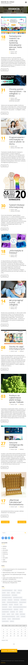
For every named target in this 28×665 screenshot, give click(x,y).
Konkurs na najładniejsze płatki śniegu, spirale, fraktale (16, 398)
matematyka (4, 604)
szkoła (17, 614)
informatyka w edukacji (6, 597)
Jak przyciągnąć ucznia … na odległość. (16, 302)
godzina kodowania (6, 595)
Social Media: (4, 650)
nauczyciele (17, 101)
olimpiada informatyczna (7, 609)
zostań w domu (5, 621)
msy (16, 53)
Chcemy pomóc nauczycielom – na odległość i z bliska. (17, 92)
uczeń (18, 616)
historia (4, 548)
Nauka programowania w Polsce (19, 607)
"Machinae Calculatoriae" (7, 590)
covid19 (3, 592)
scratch (3, 614)
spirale (8, 614)
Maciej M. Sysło (7, 2)
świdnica (12, 621)
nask (21, 604)
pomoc (21, 609)
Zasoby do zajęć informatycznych (17, 347)
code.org (19, 590)
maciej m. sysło (13, 51)
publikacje (5, 561)
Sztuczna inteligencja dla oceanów (16, 444)
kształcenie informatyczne (12, 602)
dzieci (8, 592)
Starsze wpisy (5, 522)
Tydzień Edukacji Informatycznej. (16, 206)
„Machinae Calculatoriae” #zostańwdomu (16, 502)
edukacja (12, 53)
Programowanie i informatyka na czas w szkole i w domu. (17, 140)
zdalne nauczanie (15, 618)
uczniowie (23, 616)
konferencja (11, 101)
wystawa (4, 618)
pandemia (16, 609)
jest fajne (4, 599)
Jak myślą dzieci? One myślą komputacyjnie (12, 574)
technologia (22, 614)
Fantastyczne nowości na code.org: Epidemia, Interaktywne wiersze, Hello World (15, 43)
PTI (17, 611)
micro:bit (10, 604)
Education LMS (17, 660)
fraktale (18, 592)
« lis (14, 644)
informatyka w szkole (17, 597)
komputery (5, 552)
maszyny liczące (22, 602)
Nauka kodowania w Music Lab (9, 572)
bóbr (15, 590)
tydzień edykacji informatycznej (8, 616)
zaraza (9, 618)
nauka (21, 147)
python (21, 611)
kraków (3, 602)
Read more (4, 69)
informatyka (17, 99)
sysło (13, 614)
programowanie (5, 611)
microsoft (16, 604)
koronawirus (23, 599)
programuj (12, 611)
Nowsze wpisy (22, 522)
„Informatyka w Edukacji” (16, 251)
